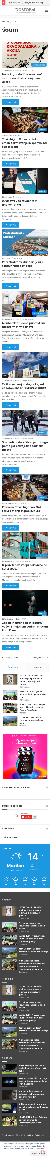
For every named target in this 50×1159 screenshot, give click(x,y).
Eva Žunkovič (9, 503)
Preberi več (10, 102)
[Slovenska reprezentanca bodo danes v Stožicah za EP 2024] (9, 1069)
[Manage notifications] (43, 1152)
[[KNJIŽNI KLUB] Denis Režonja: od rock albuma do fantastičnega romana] (9, 1121)
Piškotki (20, 1135)
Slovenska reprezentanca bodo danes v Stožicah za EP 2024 (32, 1068)
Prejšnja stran (12, 657)
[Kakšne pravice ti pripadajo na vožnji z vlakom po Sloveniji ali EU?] (9, 1108)
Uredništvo (29, 1135)
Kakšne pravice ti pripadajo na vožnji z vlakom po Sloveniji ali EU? (33, 1107)
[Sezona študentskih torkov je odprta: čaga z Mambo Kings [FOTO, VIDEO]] (9, 1082)
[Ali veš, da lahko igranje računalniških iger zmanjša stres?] (10, 695)
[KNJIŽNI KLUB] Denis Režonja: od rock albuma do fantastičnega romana (33, 1120)
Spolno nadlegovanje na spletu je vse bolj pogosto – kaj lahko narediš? (32, 1094)
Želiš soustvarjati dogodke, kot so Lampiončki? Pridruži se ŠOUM (24, 386)
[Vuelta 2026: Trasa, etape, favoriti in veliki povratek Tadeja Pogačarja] (10, 708)
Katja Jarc (8, 135)
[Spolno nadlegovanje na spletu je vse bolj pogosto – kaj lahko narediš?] (9, 1095)
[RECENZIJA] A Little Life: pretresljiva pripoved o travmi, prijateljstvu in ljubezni (31, 680)
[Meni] (46, 11)
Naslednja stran (37, 657)
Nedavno (38, 667)
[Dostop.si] (25, 10)
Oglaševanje (40, 1135)
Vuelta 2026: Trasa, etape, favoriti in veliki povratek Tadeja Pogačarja (32, 707)
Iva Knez (7, 258)
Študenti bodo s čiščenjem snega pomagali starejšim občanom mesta (25, 446)
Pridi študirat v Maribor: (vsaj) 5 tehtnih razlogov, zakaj (23, 264)
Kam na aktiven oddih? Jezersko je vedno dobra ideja (31, 720)
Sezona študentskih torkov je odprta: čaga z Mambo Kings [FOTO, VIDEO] (33, 1081)
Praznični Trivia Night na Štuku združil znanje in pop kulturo (22, 509)
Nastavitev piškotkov (36, 1148)
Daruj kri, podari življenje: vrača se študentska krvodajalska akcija (23, 78)
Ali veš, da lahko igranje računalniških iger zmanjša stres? (32, 694)
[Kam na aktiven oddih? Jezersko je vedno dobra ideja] (10, 721)
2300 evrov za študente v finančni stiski (19, 203)
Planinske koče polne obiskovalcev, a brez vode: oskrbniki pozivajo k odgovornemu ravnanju (32, 965)
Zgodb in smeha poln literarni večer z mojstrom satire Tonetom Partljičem (25, 626)
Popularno (13, 667)
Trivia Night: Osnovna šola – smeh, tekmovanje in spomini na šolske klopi (24, 143)
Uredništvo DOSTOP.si (12, 71)
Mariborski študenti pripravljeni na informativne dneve (23, 325)
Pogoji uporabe (9, 1135)
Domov (7, 22)
